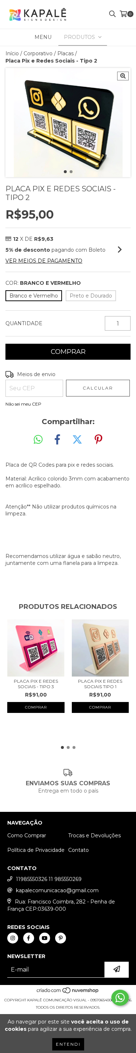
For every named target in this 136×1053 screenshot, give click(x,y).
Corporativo (38, 53)
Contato (78, 850)
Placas (65, 53)
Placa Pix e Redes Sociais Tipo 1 (100, 683)
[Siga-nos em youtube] (44, 938)
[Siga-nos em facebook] (28, 938)
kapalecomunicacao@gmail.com (57, 890)
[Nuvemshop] (68, 992)
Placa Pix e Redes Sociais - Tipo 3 (36, 683)
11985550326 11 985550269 (49, 879)
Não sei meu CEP (23, 404)
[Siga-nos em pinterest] (60, 938)
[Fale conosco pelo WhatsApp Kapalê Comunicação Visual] (120, 998)
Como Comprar (26, 835)
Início (12, 53)
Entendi (68, 1044)
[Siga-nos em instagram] (12, 938)
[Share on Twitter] (77, 439)
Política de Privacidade (36, 850)
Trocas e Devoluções (94, 835)
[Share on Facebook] (57, 439)
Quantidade (23, 323)
